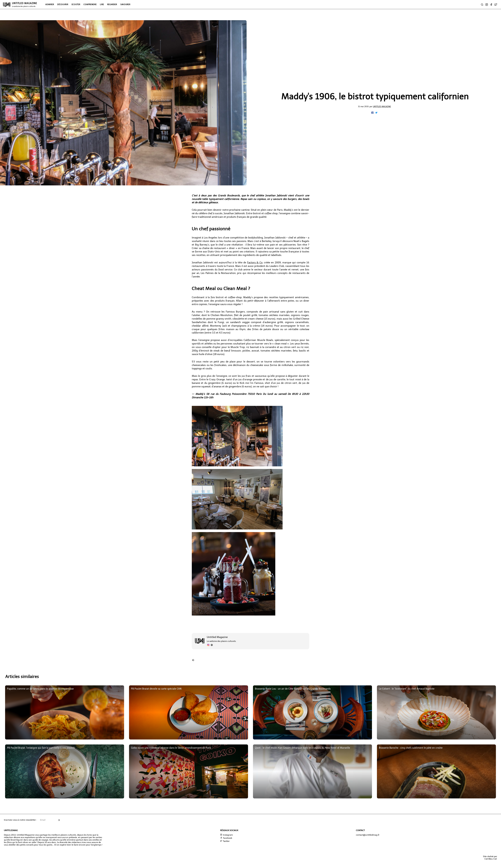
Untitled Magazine (382, 106)
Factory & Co (255, 262)
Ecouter (76, 4)
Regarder (112, 4)
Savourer (125, 4)
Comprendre (90, 4)
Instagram (227, 835)
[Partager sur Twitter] (376, 113)
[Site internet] (212, 645)
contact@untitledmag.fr (367, 835)
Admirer (49, 4)
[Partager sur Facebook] (372, 113)
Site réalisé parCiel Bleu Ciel (490, 857)
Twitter (226, 841)
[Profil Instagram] (208, 645)
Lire (102, 4)
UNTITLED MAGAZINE (24, 4)
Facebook (227, 838)
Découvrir (62, 4)
